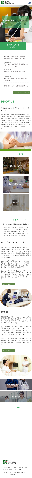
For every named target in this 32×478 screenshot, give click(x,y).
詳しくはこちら (7, 284)
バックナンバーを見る (20, 92)
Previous (2, 24)
